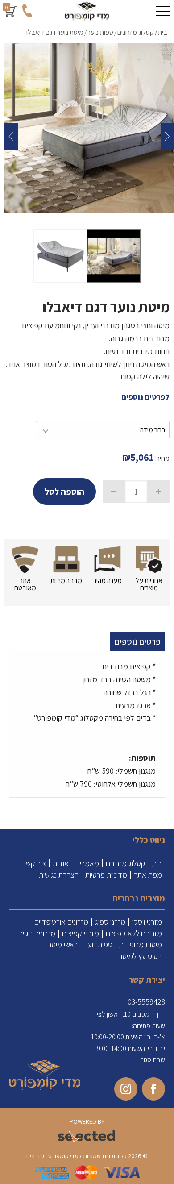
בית (157, 863)
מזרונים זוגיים (36, 934)
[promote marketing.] (87, 1136)
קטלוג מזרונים (125, 863)
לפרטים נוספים (146, 397)
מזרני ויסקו (147, 922)
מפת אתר (148, 875)
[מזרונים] (87, 11)
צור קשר (34, 863)
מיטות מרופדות (140, 945)
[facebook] (153, 1089)
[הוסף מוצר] (158, 491)
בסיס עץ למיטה (140, 956)
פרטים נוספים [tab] (138, 641)
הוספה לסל (64, 491)
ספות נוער (98, 945)
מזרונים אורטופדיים (61, 922)
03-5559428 (146, 1001)
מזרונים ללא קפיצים (134, 934)
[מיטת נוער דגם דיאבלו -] (113, 256)
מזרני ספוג (110, 922)
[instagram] (125, 1089)
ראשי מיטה (62, 945)
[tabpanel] (87, 726)
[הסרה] (114, 491)
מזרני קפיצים (80, 934)
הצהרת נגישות (59, 875)
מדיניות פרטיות (106, 875)
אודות (61, 863)
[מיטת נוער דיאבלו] (89, 128)
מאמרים (87, 863)
